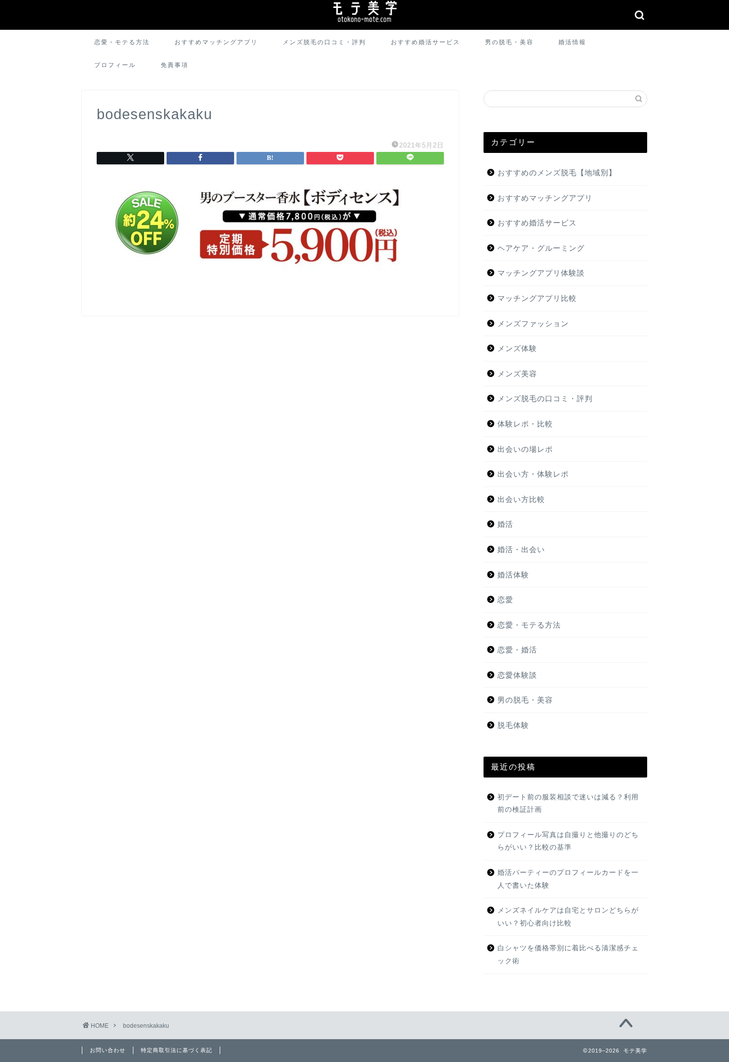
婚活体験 (513, 574)
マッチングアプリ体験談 (541, 273)
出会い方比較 (521, 499)
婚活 (505, 524)
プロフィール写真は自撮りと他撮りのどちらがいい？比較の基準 (568, 841)
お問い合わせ (107, 1050)
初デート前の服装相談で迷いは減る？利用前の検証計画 (568, 803)
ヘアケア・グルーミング (541, 248)
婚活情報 (572, 42)
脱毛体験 (513, 725)
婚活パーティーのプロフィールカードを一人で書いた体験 (568, 879)
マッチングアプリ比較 (537, 298)
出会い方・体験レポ (533, 474)
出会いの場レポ (525, 449)
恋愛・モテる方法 (122, 42)
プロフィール (115, 65)
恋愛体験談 (517, 675)
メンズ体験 (517, 348)
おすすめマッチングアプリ (216, 42)
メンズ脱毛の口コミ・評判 (324, 42)
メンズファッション (533, 323)
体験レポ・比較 (525, 424)
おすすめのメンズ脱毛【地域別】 (556, 172)
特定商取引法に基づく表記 (176, 1050)
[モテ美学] (364, 23)
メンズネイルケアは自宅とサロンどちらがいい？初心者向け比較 (568, 917)
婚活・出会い (521, 549)
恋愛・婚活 (517, 649)
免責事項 (174, 65)
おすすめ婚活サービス (425, 42)
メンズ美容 (517, 373)
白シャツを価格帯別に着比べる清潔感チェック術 (568, 954)
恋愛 (505, 599)
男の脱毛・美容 (509, 42)
